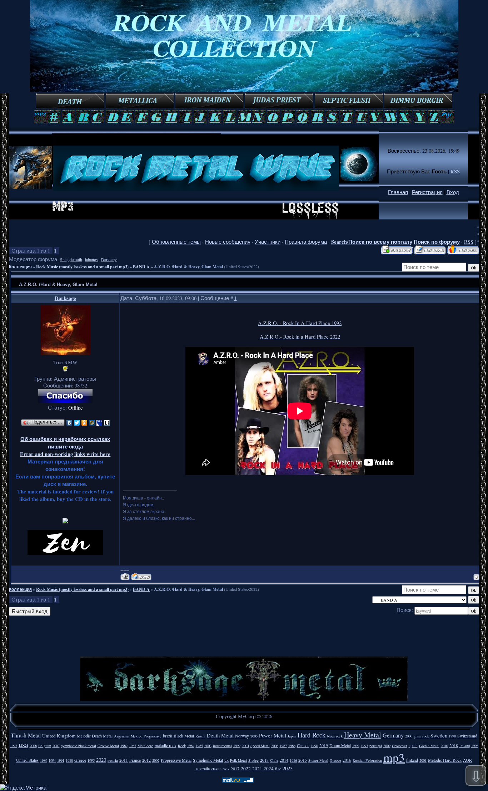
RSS (455, 171)
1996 (474, 745)
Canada (303, 745)
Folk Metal (238, 760)
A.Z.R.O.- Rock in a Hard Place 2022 (300, 336)
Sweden (438, 735)
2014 (284, 760)
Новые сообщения (227, 241)
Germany (393, 735)
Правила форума (306, 241)
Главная (398, 192)
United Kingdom (58, 735)
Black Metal (184, 736)
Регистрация (427, 192)
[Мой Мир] (92, 422)
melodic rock (165, 745)
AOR (467, 760)
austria (113, 760)
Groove (335, 760)
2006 (274, 745)
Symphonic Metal (208, 760)
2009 (386, 745)
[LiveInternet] (107, 422)
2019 (323, 745)
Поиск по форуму (437, 241)
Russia (200, 736)
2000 (408, 736)
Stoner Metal (318, 760)
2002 (155, 760)
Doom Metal (340, 745)
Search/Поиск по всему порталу (371, 241)
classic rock (220, 768)
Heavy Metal (362, 735)
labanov (91, 259)
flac (278, 768)
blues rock (335, 736)
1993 (364, 745)
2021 (257, 768)
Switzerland (467, 736)
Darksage (109, 259)
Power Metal (272, 735)
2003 (207, 745)
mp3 (394, 757)
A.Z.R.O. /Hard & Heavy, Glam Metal (188, 267)
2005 (254, 736)
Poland (464, 745)
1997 (13, 745)
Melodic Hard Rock (445, 760)
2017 (235, 768)
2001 (423, 760)
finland (412, 760)
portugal (375, 745)
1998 (452, 736)
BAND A (141, 267)
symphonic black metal (78, 745)
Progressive (152, 736)
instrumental (222, 745)
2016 (347, 760)
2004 (245, 745)
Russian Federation (367, 760)
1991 (60, 760)
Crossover (399, 745)
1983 (132, 745)
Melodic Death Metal (95, 736)
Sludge (253, 760)
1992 (355, 745)
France (135, 760)
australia (203, 768)
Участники (267, 241)
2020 (101, 759)
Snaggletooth (71, 259)
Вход (453, 192)
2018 (453, 745)
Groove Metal (108, 745)
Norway (242, 736)
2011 (123, 760)
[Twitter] (77, 422)
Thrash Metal (26, 735)
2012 (146, 760)
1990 (314, 745)
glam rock (421, 736)
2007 (56, 745)
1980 (69, 760)
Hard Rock (311, 734)
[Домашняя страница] (141, 576)
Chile (274, 760)
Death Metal (220, 735)
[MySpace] (99, 422)
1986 (293, 760)
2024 (269, 768)
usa (23, 744)
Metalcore (145, 745)
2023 (288, 768)
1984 (190, 745)
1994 (52, 760)
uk (226, 760)
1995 (91, 760)
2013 (264, 760)
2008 (33, 745)
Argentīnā (121, 736)
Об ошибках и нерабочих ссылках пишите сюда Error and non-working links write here (65, 446)
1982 (124, 745)
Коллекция (20, 267)
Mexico (136, 736)
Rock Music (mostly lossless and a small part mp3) (82, 267)
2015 (302, 760)
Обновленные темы (176, 241)
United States (27, 760)
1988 (291, 745)
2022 (246, 768)
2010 (444, 745)
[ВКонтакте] (69, 422)
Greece (80, 760)
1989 (43, 760)
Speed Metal (260, 745)
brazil (167, 736)
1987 (283, 745)
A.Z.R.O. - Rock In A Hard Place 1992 (300, 323)
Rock (182, 745)
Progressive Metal (176, 760)
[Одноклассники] (84, 422)
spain (413, 745)
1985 (199, 745)
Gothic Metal (429, 745)
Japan (292, 736)
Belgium (44, 745)
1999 (236, 745)
